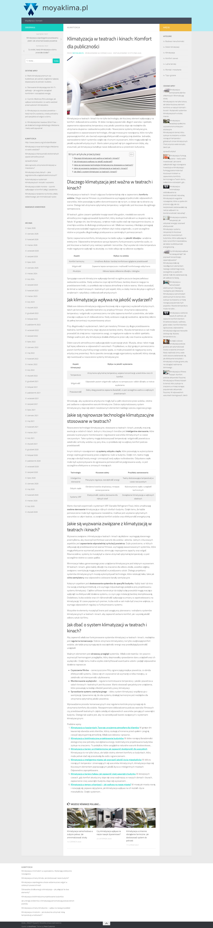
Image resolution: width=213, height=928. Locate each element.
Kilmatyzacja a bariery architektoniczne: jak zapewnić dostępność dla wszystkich (109, 749)
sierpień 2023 (32, 285)
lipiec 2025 (31, 262)
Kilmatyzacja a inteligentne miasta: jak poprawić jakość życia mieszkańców (106, 759)
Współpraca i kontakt (33, 21)
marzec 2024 (32, 273)
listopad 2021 (32, 387)
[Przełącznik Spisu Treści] (130, 154)
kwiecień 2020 (32, 495)
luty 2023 (31, 302)
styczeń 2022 (32, 376)
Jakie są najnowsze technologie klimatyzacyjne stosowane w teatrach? (103, 165)
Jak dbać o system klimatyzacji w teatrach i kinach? (95, 171)
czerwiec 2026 (32, 234)
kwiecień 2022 (32, 359)
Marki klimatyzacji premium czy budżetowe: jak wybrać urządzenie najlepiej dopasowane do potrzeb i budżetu (42, 79)
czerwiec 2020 (32, 484)
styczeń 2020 (32, 512)
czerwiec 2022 (32, 347)
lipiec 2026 (31, 228)
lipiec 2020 (31, 478)
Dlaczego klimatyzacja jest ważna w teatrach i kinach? (96, 158)
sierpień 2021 (32, 404)
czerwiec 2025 (32, 268)
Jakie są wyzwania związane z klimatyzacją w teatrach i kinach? (101, 168)
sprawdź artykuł (31, 161)
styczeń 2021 (32, 444)
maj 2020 (31, 489)
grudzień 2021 (32, 381)
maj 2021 (31, 421)
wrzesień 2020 (33, 466)
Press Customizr (49, 926)
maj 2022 (31, 353)
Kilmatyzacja (73, 27)
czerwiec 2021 (32, 415)
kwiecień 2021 (32, 427)
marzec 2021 (32, 432)
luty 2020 (31, 506)
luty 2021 (31, 438)
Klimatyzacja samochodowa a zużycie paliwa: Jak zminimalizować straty (80, 834)
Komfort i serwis (171, 58)
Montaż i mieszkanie (173, 70)
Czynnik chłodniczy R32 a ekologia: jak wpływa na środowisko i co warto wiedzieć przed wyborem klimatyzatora (41, 102)
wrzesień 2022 (33, 330)
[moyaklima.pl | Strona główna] (55, 8)
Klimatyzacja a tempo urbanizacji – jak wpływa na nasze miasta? (101, 784)
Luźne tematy (170, 64)
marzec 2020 (32, 501)
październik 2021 (34, 393)
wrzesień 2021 (33, 398)
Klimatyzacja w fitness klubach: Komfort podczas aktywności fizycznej (174, 375)
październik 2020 (34, 461)
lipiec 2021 (31, 410)
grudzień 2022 (32, 313)
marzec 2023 (32, 296)
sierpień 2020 (32, 472)
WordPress (32, 926)
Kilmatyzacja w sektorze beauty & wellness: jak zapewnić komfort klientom (175, 316)
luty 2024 (31, 279)
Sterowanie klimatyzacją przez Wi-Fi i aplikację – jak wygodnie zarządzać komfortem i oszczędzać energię (40, 90)
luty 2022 (31, 370)
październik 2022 (34, 325)
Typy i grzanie (170, 75)
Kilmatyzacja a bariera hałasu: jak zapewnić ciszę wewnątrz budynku (103, 774)
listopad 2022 (32, 319)
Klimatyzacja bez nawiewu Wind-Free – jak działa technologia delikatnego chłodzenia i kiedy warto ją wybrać (42, 125)
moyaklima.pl (78, 53)
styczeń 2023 (32, 307)
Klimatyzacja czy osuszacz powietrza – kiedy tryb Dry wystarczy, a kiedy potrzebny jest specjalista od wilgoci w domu (41, 113)
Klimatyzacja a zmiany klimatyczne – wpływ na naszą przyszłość (45, 908)
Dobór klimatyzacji (172, 47)
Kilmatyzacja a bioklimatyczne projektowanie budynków (97, 738)
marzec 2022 (32, 364)
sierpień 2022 (32, 336)
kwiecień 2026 (32, 239)
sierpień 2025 (32, 256)
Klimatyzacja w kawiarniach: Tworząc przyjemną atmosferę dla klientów (105, 727)
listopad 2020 (32, 455)
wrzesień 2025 (33, 251)
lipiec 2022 (31, 342)
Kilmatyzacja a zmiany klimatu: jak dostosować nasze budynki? (45, 878)
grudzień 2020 (32, 449)
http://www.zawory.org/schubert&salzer (40, 142)
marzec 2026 (32, 245)
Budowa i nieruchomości (174, 41)
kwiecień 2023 (32, 290)
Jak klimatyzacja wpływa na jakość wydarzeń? (93, 161)
